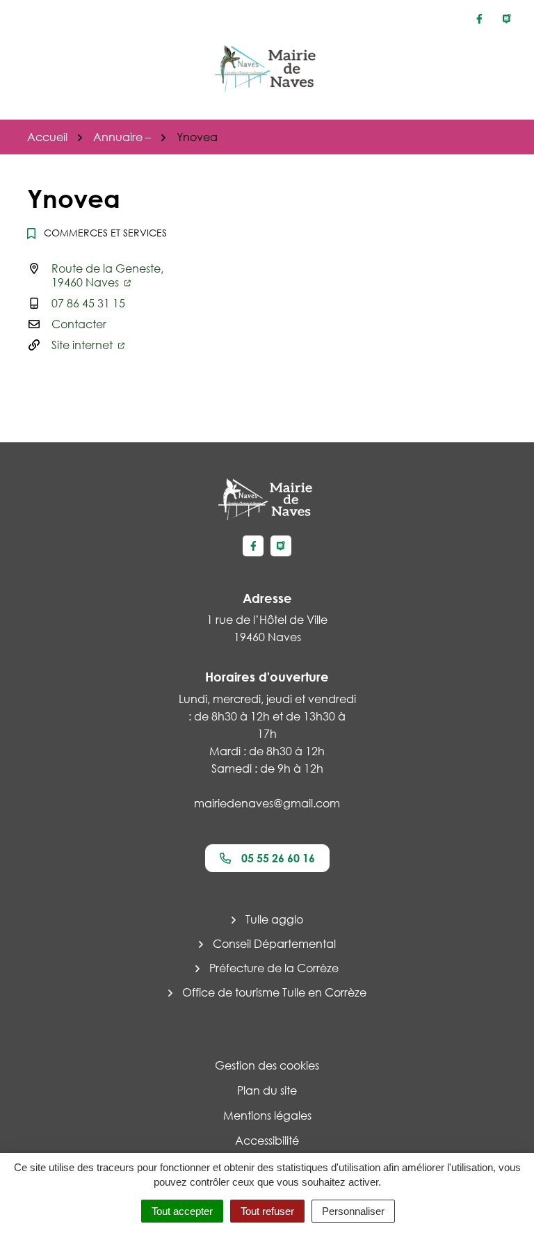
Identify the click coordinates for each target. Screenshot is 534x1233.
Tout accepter (182, 1211)
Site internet (83, 345)
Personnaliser (353, 1211)
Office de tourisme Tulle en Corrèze (274, 992)
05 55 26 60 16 (278, 858)
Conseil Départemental (274, 944)
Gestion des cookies (267, 1065)
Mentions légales (267, 1115)
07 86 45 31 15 (88, 303)
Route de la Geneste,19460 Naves (107, 275)
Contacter (78, 324)
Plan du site (267, 1090)
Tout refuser (267, 1211)
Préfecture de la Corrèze (274, 968)
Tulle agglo (274, 919)
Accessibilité (267, 1140)
